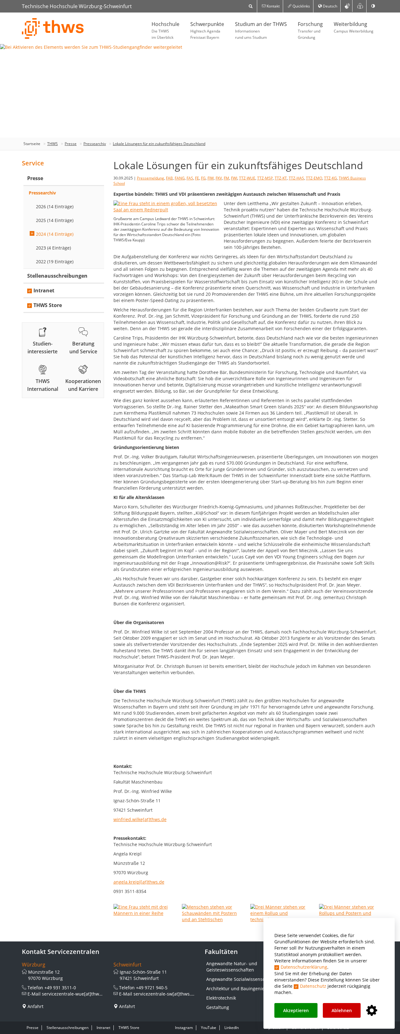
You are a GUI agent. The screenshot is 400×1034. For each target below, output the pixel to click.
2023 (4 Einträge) (53, 248)
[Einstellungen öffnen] (371, 1010)
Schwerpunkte (207, 30)
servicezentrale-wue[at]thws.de (75, 994)
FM (226, 178)
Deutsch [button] (329, 6)
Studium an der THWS (261, 30)
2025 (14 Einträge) (54, 220)
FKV (219, 178)
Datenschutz (313, 986)
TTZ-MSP (265, 178)
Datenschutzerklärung (304, 967)
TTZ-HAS (296, 178)
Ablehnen (342, 1010)
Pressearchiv (94, 143)
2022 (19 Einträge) (54, 262)
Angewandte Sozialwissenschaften (242, 979)
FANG (180, 178)
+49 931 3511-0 (60, 988)
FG (203, 178)
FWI (234, 178)
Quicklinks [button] (301, 6)
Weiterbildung (353, 27)
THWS (52, 143)
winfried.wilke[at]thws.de (140, 819)
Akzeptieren (296, 1010)
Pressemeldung (150, 178)
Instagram (184, 1027)
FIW (211, 178)
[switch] (373, 6)
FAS (190, 178)
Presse (71, 143)
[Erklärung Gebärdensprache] (347, 6)
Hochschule (165, 30)
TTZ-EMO (314, 178)
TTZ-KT (281, 178)
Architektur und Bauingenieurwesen (244, 988)
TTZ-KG (330, 178)
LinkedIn (231, 1027)
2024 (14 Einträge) (54, 234)
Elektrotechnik (221, 998)
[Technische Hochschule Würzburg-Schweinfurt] (53, 28)
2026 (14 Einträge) (54, 206)
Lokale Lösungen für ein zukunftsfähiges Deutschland (159, 143)
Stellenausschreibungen (57, 275)
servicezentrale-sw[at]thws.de (164, 994)
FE (197, 178)
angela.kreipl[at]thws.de (138, 882)
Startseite (31, 143)
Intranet (43, 290)
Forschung (310, 30)
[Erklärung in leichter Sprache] (360, 6)
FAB (169, 178)
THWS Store (47, 305)
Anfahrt (35, 1006)
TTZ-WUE (247, 178)
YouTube (208, 1027)
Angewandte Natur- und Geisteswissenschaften (231, 967)
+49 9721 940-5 (152, 988)
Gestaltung (217, 1007)
